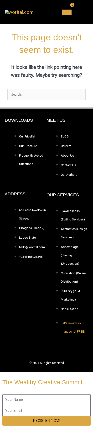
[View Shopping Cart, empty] (67, 12)
